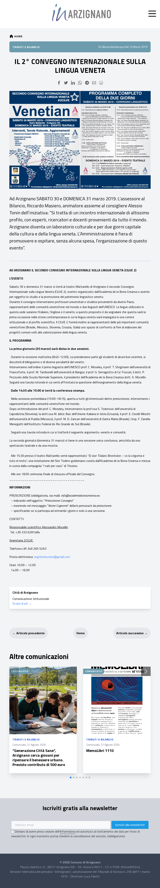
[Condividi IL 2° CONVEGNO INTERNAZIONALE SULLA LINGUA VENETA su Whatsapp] (80, 83)
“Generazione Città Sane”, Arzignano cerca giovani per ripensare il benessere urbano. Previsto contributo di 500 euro (38, 757)
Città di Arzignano (25, 592)
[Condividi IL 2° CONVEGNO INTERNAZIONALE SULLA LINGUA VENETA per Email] (94, 83)
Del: (126, 47)
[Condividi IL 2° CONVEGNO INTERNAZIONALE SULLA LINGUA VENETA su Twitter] (66, 83)
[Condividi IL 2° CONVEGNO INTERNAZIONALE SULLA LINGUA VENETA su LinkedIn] (73, 83)
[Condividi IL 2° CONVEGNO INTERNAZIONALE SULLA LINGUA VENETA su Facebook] (59, 83)
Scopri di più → (22, 603)
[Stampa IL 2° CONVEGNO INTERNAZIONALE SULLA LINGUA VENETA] (101, 83)
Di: (100, 47)
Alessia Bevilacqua (113, 47)
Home (80, 633)
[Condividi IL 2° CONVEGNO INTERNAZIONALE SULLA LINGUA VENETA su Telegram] (87, 83)
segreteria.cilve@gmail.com (52, 556)
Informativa (68, 831)
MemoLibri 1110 (100, 750)
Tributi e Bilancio (26, 47)
